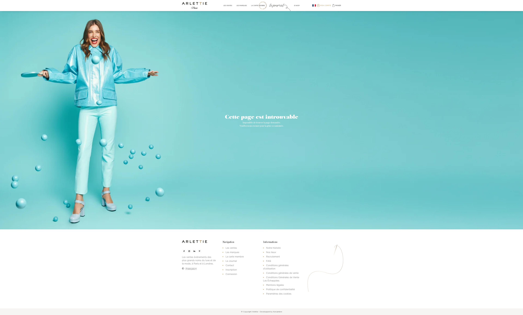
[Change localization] (314, 5)
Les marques (241, 5)
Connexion (231, 274)
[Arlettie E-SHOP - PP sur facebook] (184, 251)
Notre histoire (273, 248)
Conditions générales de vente (282, 273)
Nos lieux (271, 252)
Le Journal (231, 261)
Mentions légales (275, 285)
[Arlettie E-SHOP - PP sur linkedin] (194, 251)
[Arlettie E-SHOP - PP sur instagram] (189, 251)
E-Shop (297, 5)
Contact (230, 265)
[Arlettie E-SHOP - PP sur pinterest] (199, 251)
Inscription (231, 269)
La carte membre (258, 5)
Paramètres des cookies (278, 293)
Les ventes (227, 5)
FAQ (268, 261)
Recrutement (273, 256)
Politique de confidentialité (280, 289)
